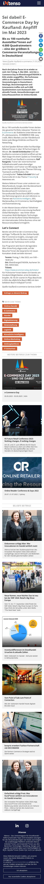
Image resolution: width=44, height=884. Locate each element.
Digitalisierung (10, 320)
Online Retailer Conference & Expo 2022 (22, 490)
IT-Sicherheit (9, 348)
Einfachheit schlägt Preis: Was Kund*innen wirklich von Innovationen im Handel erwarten (21, 795)
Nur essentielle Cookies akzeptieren (22, 876)
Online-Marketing (12, 339)
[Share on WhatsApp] (41, 50)
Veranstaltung (10, 325)
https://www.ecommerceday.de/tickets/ (22, 270)
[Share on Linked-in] (41, 45)
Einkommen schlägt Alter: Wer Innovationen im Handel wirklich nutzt (21, 544)
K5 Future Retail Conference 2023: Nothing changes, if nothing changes (20, 439)
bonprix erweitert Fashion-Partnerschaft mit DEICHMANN (22, 746)
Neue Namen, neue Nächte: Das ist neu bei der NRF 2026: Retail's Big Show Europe (21, 598)
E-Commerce (7, 132)
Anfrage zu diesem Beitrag (15, 293)
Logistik (7, 329)
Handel (7, 315)
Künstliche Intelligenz (22, 198)
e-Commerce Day (12, 392)
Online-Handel (10, 306)
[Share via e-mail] (41, 59)
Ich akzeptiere (22, 870)
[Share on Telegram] (41, 54)
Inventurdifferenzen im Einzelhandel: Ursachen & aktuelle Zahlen (20, 651)
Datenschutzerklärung (20, 862)
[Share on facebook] (41, 36)
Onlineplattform (11, 344)
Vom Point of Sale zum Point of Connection (18, 699)
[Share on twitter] (41, 40)
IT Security (31, 177)
